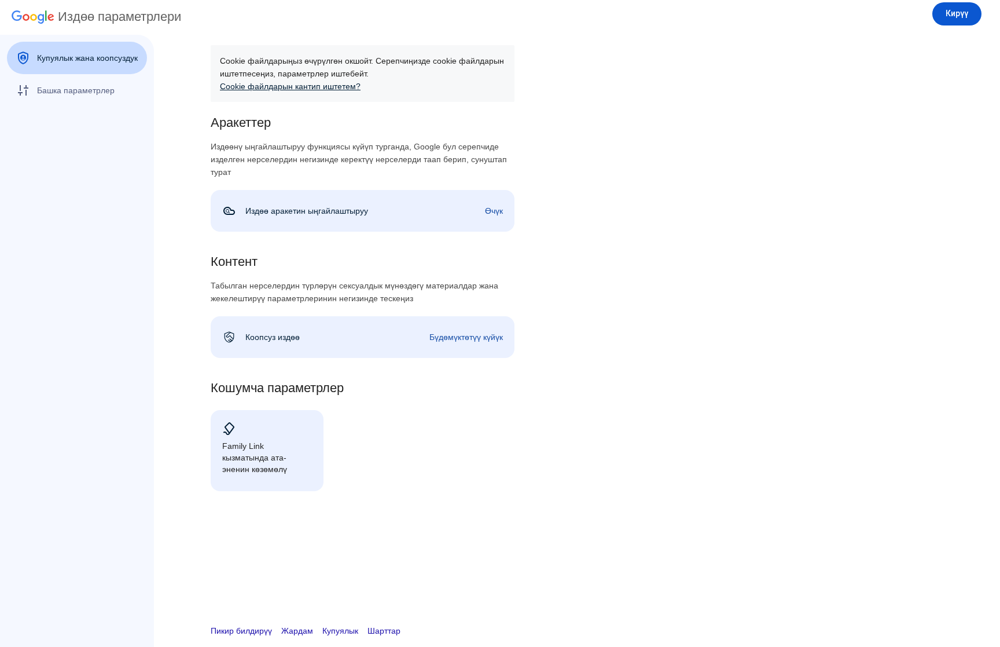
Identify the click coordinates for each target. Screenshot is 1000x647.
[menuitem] (77, 58)
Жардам (297, 630)
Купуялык (340, 630)
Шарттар (383, 630)
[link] (362, 211)
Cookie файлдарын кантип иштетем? (290, 86)
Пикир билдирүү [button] (241, 630)
